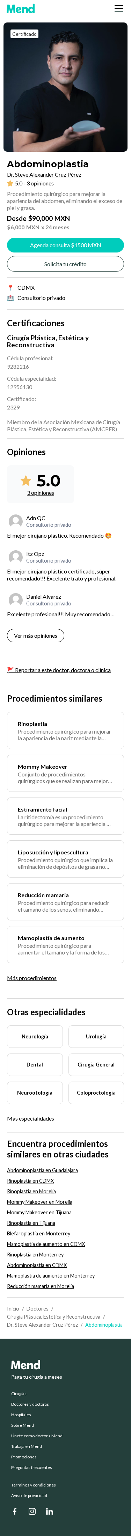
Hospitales (21, 1414)
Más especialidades (30, 1118)
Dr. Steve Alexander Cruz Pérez (42, 1324)
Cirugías (19, 1393)
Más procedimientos (32, 977)
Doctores (38, 1308)
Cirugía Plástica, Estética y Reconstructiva (53, 1316)
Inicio (13, 1308)
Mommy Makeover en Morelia (39, 1202)
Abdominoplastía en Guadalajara (42, 1170)
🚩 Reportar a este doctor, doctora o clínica (59, 670)
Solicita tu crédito (65, 264)
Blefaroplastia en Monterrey (38, 1233)
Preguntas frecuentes (31, 1467)
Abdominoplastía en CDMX (37, 1265)
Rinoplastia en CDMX (30, 1181)
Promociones (24, 1457)
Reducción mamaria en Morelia (40, 1286)
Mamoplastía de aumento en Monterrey (51, 1276)
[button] (117, 8)
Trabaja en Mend (26, 1446)
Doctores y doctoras (30, 1404)
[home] (21, 8)
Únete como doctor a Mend (37, 1435)
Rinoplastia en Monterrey (35, 1255)
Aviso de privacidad (29, 1495)
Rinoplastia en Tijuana (31, 1223)
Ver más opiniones (35, 635)
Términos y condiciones (33, 1485)
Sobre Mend (22, 1425)
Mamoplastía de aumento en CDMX (46, 1244)
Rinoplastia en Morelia (31, 1191)
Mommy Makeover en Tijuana (39, 1212)
